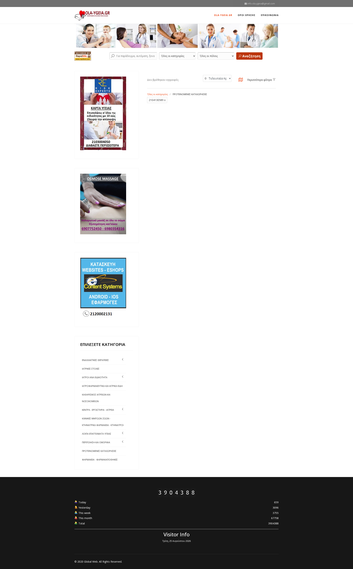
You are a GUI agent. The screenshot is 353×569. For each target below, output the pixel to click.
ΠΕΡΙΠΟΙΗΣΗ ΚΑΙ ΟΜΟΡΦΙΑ (96, 442)
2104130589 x (157, 100)
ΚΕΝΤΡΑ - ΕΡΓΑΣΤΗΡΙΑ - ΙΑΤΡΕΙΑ (98, 409)
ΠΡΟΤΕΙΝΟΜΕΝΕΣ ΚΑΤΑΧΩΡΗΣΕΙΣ (99, 451)
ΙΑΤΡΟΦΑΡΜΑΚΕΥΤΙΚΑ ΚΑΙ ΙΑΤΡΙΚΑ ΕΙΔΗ (102, 386)
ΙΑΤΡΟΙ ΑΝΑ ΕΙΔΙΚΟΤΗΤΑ (94, 377)
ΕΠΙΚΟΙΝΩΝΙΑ (270, 15)
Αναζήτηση (251, 56)
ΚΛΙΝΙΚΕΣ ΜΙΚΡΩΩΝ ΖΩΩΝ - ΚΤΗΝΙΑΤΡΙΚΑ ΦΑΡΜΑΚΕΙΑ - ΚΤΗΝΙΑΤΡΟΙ (103, 422)
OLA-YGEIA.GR (223, 15)
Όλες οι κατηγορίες (157, 94)
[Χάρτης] (240, 80)
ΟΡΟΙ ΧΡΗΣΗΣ (246, 15)
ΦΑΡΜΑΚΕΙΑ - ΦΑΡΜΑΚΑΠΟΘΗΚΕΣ (100, 459)
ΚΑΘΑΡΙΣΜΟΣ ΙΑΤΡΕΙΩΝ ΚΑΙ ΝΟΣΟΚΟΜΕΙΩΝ (96, 398)
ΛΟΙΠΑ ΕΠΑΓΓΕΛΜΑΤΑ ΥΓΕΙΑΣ (96, 433)
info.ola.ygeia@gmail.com (261, 3)
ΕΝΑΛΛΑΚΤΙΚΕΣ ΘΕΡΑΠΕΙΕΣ (95, 360)
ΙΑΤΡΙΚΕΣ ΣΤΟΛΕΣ (90, 368)
